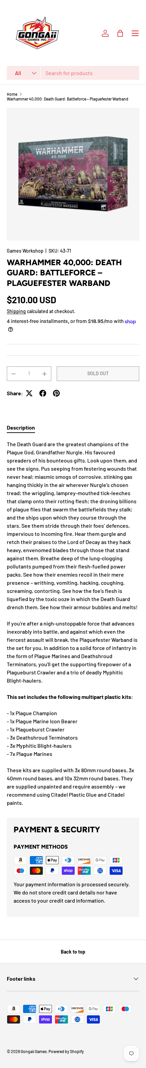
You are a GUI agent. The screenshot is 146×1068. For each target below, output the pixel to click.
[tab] (21, 427)
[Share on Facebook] (43, 393)
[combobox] (73, 73)
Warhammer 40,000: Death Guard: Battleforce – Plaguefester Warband (67, 98)
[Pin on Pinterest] (56, 393)
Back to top (73, 952)
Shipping (16, 311)
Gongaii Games (34, 1051)
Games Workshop (25, 251)
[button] (120, 33)
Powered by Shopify (66, 1051)
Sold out (98, 373)
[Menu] (135, 33)
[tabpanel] (73, 623)
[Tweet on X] (29, 393)
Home (12, 94)
